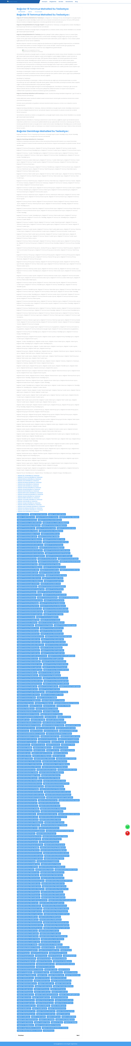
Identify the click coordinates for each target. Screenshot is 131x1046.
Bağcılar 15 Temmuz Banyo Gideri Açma (29, 525)
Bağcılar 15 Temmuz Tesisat (25, 625)
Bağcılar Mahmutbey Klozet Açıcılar (69, 800)
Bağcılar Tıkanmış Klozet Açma (26, 1011)
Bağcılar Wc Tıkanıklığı (71, 1022)
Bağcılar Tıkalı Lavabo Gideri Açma (63, 986)
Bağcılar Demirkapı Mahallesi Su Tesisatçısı (29, 482)
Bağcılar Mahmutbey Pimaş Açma (48, 842)
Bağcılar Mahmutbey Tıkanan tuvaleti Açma (56, 914)
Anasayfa (44, 1)
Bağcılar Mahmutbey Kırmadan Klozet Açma (30, 792)
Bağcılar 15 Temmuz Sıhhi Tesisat (53, 614)
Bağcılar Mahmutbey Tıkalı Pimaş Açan (28, 892)
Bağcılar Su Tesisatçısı (70, 972)
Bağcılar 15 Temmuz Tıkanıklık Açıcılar (49, 672)
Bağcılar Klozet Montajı (53, 744)
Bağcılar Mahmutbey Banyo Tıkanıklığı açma (55, 767)
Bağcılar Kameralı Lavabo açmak (66, 728)
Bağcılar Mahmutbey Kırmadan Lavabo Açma (57, 792)
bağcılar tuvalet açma (53, 1016)
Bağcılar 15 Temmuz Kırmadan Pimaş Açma (57, 553)
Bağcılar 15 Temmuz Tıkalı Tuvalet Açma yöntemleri (32, 656)
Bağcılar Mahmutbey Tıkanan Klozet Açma (30, 908)
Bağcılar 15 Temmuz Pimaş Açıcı (26, 597)
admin (30, 12)
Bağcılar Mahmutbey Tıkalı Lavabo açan (29, 883)
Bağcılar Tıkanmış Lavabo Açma (46, 1011)
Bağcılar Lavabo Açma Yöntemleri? (42, 753)
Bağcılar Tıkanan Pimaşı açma (44, 1003)
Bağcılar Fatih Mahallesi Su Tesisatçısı (28, 486)
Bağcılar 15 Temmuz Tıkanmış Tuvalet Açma (56, 683)
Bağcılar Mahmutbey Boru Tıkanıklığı (27, 772)
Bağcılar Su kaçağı (64, 969)
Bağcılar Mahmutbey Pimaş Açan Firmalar (29, 836)
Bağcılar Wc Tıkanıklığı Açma (25, 1025)
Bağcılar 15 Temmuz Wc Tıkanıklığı (46, 697)
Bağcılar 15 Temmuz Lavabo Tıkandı (53, 578)
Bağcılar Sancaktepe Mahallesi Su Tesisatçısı (30, 509)
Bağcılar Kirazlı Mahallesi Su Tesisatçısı (28, 491)
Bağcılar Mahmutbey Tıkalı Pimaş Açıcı (52, 892)
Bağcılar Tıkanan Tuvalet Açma (64, 1003)
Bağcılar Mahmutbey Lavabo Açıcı (47, 814)
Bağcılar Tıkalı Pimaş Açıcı (58, 989)
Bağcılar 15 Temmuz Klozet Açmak (48, 561)
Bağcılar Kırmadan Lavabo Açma (70, 736)
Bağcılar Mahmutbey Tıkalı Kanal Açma (28, 878)
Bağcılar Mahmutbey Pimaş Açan (46, 833)
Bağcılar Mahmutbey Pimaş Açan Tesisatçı (55, 836)
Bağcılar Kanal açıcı (23, 731)
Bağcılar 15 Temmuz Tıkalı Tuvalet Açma (53, 653)
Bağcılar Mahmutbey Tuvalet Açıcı (48, 930)
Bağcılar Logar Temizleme (25, 758)
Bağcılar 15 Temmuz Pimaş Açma (68, 597)
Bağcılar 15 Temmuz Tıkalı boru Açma (28, 628)
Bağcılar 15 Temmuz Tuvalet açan (27, 686)
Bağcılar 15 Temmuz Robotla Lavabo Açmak (30, 611)
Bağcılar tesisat (42, 975)
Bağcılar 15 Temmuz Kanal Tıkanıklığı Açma (52, 547)
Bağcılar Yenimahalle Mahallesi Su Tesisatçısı (55, 1028)
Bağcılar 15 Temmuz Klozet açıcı (47, 558)
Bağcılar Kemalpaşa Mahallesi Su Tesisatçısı (30, 508)
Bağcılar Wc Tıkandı (57, 1022)
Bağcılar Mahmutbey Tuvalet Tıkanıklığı (28, 939)
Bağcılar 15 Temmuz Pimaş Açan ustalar (54, 595)
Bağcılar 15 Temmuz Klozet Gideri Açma (50, 520)
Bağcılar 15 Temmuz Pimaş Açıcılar (47, 597)
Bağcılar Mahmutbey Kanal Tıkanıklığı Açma (52, 789)
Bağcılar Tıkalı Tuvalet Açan (42, 992)
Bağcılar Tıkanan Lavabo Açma (64, 1000)
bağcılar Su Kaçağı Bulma (25, 972)
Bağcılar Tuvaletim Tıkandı (42, 1022)
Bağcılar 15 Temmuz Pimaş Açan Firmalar (49, 592)
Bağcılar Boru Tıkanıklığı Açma (26, 708)
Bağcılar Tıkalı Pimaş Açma (25, 992)
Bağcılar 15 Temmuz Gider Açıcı (50, 533)
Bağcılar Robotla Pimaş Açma (26, 967)
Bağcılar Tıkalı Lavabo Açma (25, 986)
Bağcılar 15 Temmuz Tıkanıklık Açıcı (27, 672)
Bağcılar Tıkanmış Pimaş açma (26, 1014)
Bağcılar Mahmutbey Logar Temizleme (28, 825)
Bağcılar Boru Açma (49, 706)
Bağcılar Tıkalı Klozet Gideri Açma (27, 983)
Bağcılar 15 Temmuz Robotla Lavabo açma (55, 608)
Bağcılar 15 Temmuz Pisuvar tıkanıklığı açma (53, 606)
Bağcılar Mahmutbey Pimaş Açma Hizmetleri (30, 844)
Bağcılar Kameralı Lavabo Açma (45, 728)
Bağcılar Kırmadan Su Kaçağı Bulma (68, 739)
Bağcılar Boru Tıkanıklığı (63, 706)
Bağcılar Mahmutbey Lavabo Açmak (28, 819)
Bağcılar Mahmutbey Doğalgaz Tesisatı (29, 775)
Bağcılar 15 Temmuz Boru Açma (66, 528)
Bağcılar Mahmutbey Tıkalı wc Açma (28, 903)
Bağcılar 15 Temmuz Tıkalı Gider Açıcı (28, 631)
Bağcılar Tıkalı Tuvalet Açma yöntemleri (47, 994)
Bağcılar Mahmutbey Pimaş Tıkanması (28, 850)
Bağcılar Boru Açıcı (23, 706)
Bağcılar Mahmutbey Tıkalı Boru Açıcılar (66, 869)
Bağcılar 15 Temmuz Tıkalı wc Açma (27, 658)
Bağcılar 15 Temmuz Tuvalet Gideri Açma (29, 522)
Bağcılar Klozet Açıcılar (72, 742)
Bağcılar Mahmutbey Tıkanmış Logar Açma (57, 925)
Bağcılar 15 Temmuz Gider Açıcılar (27, 536)
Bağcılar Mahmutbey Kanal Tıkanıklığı (28, 789)
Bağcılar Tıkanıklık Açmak (39, 1008)
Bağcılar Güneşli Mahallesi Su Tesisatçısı (29, 489)
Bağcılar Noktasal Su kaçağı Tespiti (49, 950)
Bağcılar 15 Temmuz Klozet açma (27, 561)
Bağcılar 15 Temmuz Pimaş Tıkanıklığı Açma (52, 603)
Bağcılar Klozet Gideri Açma (38, 514)
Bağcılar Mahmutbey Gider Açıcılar (27, 778)
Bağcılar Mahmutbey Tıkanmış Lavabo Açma (30, 925)
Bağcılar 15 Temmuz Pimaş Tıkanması (28, 606)
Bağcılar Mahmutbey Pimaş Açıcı (52, 839)
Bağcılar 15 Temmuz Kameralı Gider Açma (29, 542)
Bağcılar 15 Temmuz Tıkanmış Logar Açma (56, 681)
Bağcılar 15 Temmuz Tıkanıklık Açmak (50, 675)
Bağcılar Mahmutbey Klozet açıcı (48, 800)
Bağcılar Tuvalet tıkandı (68, 1016)
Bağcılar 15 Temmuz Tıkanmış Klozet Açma (55, 678)
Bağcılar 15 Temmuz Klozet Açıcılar (68, 558)
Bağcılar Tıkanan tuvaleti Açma (26, 1005)
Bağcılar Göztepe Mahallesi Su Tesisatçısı (29, 487)
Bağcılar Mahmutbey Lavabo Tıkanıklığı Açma (30, 822)
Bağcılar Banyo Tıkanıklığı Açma (44, 703)
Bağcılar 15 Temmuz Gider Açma (69, 517)
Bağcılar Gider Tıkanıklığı (38, 719)
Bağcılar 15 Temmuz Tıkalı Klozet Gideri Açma (58, 636)
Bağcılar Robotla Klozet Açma (26, 964)
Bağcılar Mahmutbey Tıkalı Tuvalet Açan (53, 894)
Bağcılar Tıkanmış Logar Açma (65, 1011)
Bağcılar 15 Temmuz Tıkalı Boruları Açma (52, 628)
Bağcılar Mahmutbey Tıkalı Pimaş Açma (29, 894)
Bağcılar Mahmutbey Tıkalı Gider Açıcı (28, 875)
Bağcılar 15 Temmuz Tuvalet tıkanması (28, 694)
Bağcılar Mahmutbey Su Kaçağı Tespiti (28, 864)
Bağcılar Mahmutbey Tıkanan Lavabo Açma (56, 908)
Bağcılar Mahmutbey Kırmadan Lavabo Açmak (31, 794)
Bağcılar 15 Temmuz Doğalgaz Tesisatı (28, 533)
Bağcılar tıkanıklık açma (24, 1008)
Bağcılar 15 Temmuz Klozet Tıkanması (54, 567)
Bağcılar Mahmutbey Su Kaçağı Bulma (47, 861)
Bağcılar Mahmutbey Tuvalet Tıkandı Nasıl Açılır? (53, 936)
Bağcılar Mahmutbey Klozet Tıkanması (28, 811)
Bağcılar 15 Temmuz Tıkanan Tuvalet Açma (30, 670)
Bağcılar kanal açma (36, 731)
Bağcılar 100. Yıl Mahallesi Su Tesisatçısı (28, 475)
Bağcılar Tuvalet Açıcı (24, 1016)
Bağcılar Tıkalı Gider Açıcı (42, 978)
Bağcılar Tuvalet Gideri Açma (26, 517)
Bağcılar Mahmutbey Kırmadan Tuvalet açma (59, 797)
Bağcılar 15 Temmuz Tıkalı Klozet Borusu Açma (30, 636)
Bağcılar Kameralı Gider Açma (26, 728)
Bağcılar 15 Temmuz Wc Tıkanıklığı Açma (29, 700)
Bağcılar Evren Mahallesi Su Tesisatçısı (28, 484)
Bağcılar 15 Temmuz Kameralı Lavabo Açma (55, 542)
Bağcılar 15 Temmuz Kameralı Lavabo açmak (30, 545)
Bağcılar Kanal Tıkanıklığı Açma (68, 731)
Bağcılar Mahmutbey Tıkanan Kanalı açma (54, 905)
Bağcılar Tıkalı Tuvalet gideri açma (69, 994)
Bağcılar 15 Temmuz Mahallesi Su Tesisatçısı (30, 477)
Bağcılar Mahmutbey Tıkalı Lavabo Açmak (54, 886)
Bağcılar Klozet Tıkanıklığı (24, 747)
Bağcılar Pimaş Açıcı (41, 955)
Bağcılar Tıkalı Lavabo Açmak (43, 986)
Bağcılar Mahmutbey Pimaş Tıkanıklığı (28, 847)
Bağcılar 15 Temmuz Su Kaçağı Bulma (47, 617)
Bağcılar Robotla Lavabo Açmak (65, 964)
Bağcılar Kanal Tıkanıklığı (51, 731)
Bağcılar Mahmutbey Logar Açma (54, 822)
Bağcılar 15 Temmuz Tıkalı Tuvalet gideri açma (61, 656)
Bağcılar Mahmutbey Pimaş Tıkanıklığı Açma (53, 847)
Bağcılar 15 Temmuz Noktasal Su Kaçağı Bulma (52, 586)
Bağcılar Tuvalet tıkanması (25, 1022)
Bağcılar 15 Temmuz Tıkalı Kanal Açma (28, 633)
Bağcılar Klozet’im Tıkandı (25, 750)
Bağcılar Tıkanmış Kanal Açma (57, 1008)
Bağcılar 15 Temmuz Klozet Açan (27, 558)
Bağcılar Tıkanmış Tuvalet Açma (46, 1014)
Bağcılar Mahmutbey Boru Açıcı (26, 769)
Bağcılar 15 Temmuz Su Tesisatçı (50, 620)
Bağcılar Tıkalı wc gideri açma (41, 997)
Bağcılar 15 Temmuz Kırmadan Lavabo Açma (56, 550)
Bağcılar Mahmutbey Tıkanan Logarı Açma (29, 911)
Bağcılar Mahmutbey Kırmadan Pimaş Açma (58, 794)
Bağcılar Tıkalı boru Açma (73, 975)
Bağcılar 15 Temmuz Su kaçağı (26, 617)
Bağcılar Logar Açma (59, 756)
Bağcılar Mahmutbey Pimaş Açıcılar (27, 842)
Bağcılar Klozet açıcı (57, 742)
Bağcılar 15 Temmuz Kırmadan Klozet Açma (30, 550)
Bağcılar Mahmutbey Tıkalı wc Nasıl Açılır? (29, 905)
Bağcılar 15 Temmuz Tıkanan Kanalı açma (53, 661)
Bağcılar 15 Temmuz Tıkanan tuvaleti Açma (56, 670)
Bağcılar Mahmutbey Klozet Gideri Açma (29, 761)
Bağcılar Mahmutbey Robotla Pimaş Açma (57, 855)
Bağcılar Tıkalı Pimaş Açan (41, 989)
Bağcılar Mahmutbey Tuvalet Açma (50, 933)
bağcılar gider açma (23, 719)
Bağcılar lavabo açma (24, 753)
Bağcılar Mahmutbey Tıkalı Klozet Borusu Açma (31, 880)
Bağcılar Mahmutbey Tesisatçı (44, 869)
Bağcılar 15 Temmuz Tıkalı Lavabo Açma (29, 642)
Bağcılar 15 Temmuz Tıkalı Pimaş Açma (28, 650)
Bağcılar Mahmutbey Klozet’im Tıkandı (52, 811)
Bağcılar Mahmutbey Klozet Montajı (28, 805)
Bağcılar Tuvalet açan (63, 1014)
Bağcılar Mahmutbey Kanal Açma (66, 758)
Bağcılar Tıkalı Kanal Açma (25, 980)
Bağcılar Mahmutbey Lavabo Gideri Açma (54, 761)
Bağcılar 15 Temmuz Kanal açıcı (53, 545)
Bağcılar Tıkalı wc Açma (24, 997)
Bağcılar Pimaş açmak (44, 958)
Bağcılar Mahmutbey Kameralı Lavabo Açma (56, 783)
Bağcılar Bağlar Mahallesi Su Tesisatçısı (28, 497)
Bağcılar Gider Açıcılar (64, 717)
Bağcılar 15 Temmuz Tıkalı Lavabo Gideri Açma (30, 644)
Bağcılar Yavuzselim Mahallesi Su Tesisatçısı (30, 499)
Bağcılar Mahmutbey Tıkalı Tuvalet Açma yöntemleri (32, 900)
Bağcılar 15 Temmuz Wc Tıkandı (26, 697)
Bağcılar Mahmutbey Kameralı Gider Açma (29, 783)
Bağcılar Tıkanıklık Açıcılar (59, 1005)
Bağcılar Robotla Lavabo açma (45, 964)
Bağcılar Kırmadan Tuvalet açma (27, 742)
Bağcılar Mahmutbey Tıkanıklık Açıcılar (49, 917)
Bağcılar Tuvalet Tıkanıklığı (46, 1019)
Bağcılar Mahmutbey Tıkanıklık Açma (28, 919)
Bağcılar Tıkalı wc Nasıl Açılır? (59, 997)
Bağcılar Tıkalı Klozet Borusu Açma (61, 980)
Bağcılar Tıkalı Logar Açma (25, 989)
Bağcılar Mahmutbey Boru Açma (67, 769)
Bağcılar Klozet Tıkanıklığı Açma (42, 747)
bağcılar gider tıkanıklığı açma (55, 719)
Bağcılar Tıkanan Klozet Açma (44, 1000)
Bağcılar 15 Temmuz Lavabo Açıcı (69, 570)
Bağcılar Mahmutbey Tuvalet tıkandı (28, 936)
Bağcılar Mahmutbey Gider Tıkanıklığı (49, 778)
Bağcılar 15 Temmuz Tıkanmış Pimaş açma (29, 683)
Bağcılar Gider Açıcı (50, 717)
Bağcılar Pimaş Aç (66, 950)
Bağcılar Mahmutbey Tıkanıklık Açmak (50, 919)
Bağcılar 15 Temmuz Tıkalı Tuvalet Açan (52, 650)
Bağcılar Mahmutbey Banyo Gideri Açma (29, 767)
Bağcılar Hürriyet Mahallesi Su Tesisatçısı (29, 496)
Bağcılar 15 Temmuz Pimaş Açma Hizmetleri (30, 600)
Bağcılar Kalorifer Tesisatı (73, 725)
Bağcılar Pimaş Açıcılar (55, 955)
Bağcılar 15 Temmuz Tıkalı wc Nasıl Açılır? (29, 661)
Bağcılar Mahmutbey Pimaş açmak (54, 844)
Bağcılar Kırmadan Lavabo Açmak (27, 739)
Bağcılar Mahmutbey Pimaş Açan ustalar (29, 839)
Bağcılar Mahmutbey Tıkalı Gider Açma (51, 875)
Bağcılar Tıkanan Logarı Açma (26, 1003)
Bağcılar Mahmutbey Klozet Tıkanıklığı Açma (53, 808)
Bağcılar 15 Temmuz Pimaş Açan (27, 592)
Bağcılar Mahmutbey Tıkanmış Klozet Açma (56, 922)
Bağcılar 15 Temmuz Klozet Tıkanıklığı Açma (30, 567)
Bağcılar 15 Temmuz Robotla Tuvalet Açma (30, 614)
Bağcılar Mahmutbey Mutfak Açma (49, 828)
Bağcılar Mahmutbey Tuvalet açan (27, 930)
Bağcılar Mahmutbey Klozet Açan (27, 800)
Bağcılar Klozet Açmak (38, 744)
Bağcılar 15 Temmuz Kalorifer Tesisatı (54, 539)
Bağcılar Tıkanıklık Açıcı (43, 1005)
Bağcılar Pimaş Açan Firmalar (39, 953)
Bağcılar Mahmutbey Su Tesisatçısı (27, 867)
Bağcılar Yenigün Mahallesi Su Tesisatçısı (29, 503)
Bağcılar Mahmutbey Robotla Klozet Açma (30, 853)
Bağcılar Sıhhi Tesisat (51, 969)
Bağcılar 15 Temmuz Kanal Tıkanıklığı (28, 547)
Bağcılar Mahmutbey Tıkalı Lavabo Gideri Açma (31, 889)
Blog (76, 1)
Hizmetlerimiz (69, 1)
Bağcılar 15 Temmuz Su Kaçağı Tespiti (28, 620)
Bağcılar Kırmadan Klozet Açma (50, 736)
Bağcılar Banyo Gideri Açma (25, 703)
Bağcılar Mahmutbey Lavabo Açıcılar (69, 814)
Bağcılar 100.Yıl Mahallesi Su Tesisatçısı (47, 517)
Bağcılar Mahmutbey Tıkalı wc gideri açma (52, 903)
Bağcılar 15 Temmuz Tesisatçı (44, 625)
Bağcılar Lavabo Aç (39, 750)
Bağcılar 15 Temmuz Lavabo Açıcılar (28, 572)
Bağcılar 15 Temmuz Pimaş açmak (54, 600)
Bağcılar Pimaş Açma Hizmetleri (26, 958)
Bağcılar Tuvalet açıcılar (38, 1016)
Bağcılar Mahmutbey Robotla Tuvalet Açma (30, 858)
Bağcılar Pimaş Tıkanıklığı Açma (26, 961)
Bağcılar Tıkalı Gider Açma (58, 978)
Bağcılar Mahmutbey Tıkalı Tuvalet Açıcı (29, 897)
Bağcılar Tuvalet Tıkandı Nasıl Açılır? (27, 1019)
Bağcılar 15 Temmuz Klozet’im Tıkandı (28, 570)
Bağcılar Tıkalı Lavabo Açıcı (63, 983)
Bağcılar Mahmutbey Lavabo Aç (26, 814)
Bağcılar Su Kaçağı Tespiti (41, 972)
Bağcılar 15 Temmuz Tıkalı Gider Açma (50, 631)
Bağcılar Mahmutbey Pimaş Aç (26, 833)
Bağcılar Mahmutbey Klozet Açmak (49, 803)
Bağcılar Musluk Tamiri (48, 947)
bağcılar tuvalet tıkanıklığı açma (65, 1019)
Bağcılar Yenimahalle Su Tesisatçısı (27, 501)
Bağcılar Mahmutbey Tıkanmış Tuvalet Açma (56, 928)
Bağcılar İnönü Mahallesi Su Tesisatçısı (28, 511)
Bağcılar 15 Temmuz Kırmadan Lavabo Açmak (30, 553)
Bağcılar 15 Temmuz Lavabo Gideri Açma (29, 578)
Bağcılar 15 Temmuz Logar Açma (54, 581)
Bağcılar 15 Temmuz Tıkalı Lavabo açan (28, 639)
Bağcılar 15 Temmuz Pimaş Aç (54, 589)
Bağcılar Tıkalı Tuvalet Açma (25, 994)
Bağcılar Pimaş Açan (23, 953)
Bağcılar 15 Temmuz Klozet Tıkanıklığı (49, 564)
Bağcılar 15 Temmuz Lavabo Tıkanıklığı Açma (30, 581)
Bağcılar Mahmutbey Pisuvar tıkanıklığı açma (53, 850)
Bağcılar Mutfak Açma (62, 947)
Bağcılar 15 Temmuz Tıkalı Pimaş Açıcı (51, 647)
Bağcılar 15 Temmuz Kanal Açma (27, 520)
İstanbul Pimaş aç (49, 1030)
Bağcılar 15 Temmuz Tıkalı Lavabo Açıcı (52, 639)
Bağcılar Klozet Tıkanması (60, 747)
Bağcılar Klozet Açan (44, 742)
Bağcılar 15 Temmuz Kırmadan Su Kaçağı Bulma (31, 556)
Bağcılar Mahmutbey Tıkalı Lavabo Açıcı (53, 883)
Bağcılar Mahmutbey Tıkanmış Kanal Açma (29, 922)
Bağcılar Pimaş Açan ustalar (25, 955)
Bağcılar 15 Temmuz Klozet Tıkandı (27, 564)
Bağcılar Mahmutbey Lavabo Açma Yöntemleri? (53, 817)
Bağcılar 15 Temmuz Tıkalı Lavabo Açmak (53, 642)
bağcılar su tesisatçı (56, 972)
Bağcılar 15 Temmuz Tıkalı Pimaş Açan (28, 647)
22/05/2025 (21, 12)
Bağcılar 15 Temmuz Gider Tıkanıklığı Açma (29, 539)
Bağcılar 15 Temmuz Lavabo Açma (49, 572)
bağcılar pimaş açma (70, 955)
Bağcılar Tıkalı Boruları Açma (25, 978)
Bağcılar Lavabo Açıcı (53, 750)
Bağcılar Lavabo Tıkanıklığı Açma (42, 756)
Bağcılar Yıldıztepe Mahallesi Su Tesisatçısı (29, 504)
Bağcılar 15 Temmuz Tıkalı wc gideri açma (51, 658)
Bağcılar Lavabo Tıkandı (24, 756)
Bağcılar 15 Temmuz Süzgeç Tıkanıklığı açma (51, 622)
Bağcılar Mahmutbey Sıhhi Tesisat (54, 858)
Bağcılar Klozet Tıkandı (68, 744)
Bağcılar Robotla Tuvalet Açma (45, 967)
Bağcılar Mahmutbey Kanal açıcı (54, 786)
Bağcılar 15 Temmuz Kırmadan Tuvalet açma (59, 556)
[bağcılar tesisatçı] (23, 514)
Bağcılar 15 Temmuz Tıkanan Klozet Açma (29, 664)
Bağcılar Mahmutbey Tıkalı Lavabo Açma (29, 886)
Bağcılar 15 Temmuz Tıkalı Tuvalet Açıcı (28, 653)
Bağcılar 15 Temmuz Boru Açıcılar (46, 528)
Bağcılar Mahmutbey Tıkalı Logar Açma (57, 889)
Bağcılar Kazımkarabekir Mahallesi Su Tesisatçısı (31, 733)
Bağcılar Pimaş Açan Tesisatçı (58, 953)
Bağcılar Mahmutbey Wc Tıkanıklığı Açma (50, 944)
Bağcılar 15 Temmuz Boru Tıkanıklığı (27, 531)
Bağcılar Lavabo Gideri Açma (57, 514)
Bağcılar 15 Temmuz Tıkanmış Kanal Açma (29, 678)
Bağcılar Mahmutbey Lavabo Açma (27, 817)
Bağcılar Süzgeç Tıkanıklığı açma (27, 975)
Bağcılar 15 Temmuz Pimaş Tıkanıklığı (28, 603)
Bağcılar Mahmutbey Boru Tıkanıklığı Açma (51, 772)
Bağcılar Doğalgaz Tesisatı (51, 711)
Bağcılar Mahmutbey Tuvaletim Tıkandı (28, 942)
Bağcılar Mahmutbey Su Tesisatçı (50, 864)
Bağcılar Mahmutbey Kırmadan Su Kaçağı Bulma (31, 797)
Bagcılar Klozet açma (24, 744)
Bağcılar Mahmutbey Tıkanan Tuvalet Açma (30, 914)
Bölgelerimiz (53, 1)
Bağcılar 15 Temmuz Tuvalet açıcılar (70, 686)
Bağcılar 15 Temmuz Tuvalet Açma (27, 689)
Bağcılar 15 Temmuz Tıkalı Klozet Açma (52, 633)
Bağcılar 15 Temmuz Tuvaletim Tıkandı (52, 694)
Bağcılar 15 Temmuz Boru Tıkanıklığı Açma (50, 531)
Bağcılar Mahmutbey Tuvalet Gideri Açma (29, 764)
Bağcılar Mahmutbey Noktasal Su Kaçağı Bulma (31, 831)
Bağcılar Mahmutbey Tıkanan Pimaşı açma (55, 911)
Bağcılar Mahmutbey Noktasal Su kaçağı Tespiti (59, 831)
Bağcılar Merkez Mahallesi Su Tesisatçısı (29, 947)
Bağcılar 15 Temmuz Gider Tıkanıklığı (49, 536)
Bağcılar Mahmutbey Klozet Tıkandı (49, 805)
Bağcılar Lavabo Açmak (60, 753)
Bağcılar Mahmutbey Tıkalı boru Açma (28, 872)
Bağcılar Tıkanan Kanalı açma (26, 1000)
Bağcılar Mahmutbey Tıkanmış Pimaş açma (30, 928)
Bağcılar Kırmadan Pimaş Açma (47, 739)
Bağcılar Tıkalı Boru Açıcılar (56, 975)
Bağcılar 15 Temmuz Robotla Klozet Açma (29, 608)
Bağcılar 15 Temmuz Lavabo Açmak (56, 575)
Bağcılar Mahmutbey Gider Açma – (44, 758)
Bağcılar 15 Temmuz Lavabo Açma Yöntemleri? (31, 575)
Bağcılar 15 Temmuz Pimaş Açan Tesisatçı (29, 595)
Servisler (61, 1)
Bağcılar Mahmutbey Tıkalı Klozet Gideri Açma (59, 880)
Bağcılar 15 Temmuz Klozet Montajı (70, 561)
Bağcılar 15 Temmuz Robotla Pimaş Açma (56, 611)
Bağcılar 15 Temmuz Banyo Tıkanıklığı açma (54, 525)
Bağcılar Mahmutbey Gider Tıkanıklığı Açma (30, 781)
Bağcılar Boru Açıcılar (36, 706)
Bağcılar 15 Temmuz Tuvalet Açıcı (48, 686)
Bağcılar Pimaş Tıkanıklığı (59, 958)
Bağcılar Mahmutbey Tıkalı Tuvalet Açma (53, 897)
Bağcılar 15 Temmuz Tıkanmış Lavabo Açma (30, 681)
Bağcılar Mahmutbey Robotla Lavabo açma (56, 853)
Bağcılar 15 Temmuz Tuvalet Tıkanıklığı (56, 692)
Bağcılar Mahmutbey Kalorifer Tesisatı (54, 781)
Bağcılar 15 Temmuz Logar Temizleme (28, 583)
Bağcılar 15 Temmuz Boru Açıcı (26, 528)
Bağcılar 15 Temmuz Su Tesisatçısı (27, 622)
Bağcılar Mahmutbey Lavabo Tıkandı (50, 819)
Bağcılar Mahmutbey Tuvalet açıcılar (28, 933)
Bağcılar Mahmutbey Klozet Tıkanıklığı (28, 808)
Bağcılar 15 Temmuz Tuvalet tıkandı (49, 689)
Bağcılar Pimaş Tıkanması (44, 961)
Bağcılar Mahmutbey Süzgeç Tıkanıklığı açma (52, 867)
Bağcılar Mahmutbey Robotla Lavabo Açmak (30, 855)
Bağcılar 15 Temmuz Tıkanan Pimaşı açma (54, 667)
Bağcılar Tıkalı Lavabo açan (45, 983)
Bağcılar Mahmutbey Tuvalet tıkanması (52, 939)
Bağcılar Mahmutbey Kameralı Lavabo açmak (30, 786)
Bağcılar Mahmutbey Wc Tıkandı (51, 942)
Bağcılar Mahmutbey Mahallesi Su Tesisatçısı (30, 492)
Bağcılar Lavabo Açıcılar (67, 750)
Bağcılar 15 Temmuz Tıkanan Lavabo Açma (55, 664)
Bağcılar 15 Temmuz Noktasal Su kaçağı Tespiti (31, 589)
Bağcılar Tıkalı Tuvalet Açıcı (59, 992)
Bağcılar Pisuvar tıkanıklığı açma (62, 961)
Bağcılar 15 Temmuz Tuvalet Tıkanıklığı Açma (55, 522)
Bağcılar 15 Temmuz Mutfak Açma (27, 586)
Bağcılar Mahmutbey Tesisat (26, 869)
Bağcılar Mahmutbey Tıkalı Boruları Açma (52, 872)
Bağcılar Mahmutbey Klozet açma (27, 803)
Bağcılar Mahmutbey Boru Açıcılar (46, 769)
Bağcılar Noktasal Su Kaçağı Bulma (27, 950)
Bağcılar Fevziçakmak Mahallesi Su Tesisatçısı (30, 494)
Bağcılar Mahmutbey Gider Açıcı (51, 775)
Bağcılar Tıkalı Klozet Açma (41, 980)
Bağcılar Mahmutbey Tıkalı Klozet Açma (53, 878)
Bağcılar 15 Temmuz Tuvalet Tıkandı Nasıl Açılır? (31, 692)
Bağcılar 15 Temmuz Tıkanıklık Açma (27, 675)
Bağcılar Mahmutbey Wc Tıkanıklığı (27, 944)
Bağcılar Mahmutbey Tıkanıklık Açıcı (27, 917)
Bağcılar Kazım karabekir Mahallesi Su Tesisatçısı (31, 506)
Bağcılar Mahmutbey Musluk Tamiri (27, 828)
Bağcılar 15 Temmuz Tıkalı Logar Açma (56, 644)
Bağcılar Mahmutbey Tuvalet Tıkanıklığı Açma (56, 764)
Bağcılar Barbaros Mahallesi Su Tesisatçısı (29, 479)
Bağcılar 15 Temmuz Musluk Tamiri (50, 583)
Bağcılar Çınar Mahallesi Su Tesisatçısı (28, 480)
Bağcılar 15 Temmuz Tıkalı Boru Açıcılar (65, 625)
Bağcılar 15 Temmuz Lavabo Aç (49, 570)
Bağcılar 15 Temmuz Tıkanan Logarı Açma (29, 667)
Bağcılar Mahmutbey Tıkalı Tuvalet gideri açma (62, 900)
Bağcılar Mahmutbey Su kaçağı (26, 861)
